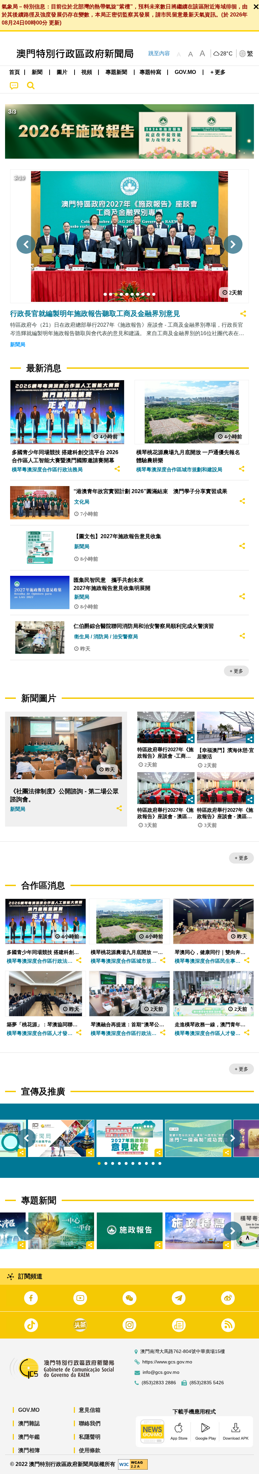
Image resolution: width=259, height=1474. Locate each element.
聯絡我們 (89, 1423)
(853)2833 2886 (159, 1382)
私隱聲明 (89, 1437)
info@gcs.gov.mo (161, 1372)
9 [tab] (153, 1163)
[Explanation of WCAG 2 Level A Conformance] (133, 1464)
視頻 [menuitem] (86, 72)
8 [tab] (146, 1163)
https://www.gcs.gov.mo (167, 1361)
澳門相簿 (29, 1450)
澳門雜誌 (29, 1423)
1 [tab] (99, 1163)
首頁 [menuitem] (14, 72)
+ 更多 (236, 671)
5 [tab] (126, 1163)
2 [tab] (106, 1163)
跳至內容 (159, 53)
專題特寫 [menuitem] (150, 72)
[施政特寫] (198, 1230)
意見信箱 (89, 1410)
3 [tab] (112, 1163)
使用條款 (89, 1450)
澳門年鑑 (29, 1437)
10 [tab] (159, 1163)
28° (226, 53)
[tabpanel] (129, 1138)
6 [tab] (133, 1163)
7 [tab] (139, 1163)
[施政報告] (129, 1230)
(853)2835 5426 (207, 1382)
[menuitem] (37, 72)
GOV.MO (28, 1410)
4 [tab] (119, 1163)
